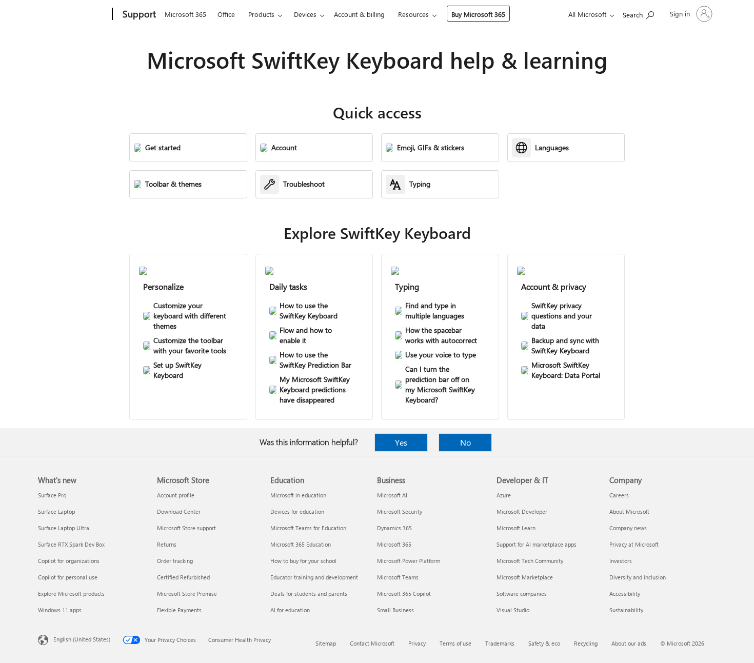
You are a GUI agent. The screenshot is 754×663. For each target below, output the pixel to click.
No (465, 442)
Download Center (179, 511)
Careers (619, 495)
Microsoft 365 (185, 14)
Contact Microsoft (372, 643)
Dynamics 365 (394, 528)
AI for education (290, 610)
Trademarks (499, 643)
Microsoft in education (298, 495)
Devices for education (297, 511)
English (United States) (81, 639)
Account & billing (359, 14)
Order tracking (175, 561)
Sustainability (626, 610)
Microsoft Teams (398, 577)
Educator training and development (314, 577)
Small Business (395, 610)
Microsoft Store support (186, 528)
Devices (305, 14)
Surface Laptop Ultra (63, 528)
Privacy (417, 643)
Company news (628, 528)
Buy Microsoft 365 (478, 14)
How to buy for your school (303, 561)
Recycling (586, 643)
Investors (620, 561)
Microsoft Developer (522, 511)
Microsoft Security (399, 511)
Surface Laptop (56, 511)
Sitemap (325, 643)
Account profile (175, 495)
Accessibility (624, 593)
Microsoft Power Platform (408, 561)
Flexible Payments (179, 610)
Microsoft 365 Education (300, 544)
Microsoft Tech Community (530, 561)
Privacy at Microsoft (634, 544)
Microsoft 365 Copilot (404, 593)
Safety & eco (544, 643)
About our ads (628, 643)
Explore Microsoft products (71, 593)
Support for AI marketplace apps (537, 544)
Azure (504, 495)
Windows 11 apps (60, 610)
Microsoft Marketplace (525, 577)
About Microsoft (629, 511)
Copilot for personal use (67, 577)
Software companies (522, 593)
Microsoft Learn (516, 528)
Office (226, 14)
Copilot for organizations (69, 561)
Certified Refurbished (183, 577)
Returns (166, 544)
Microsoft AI (392, 495)
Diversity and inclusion (637, 577)
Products (261, 14)
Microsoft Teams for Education (308, 528)
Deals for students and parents (308, 593)
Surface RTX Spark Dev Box (71, 544)
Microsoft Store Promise (187, 593)
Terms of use (455, 643)
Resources (413, 14)
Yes (401, 442)
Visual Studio (513, 610)
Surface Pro (52, 495)
